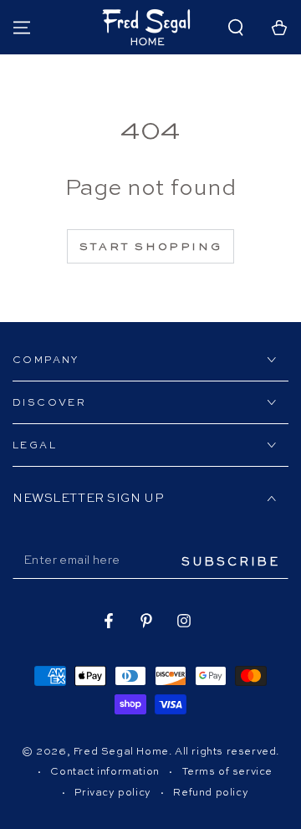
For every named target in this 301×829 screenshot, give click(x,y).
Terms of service (227, 772)
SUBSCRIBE (230, 562)
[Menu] (21, 27)
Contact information (104, 772)
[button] (236, 27)
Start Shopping (150, 247)
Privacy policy (112, 793)
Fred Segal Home (121, 752)
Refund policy (210, 793)
